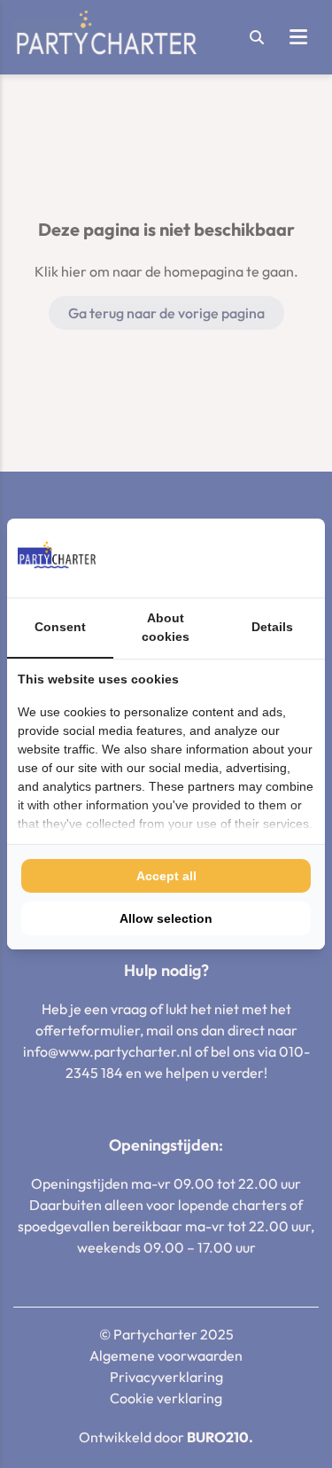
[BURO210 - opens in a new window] (247, 557)
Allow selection (166, 918)
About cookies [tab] (165, 627)
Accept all (166, 876)
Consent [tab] (60, 627)
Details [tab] (272, 627)
